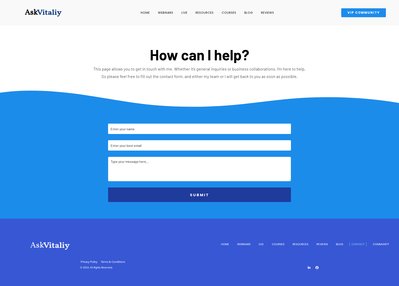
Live (184, 13)
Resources (205, 13)
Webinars (165, 13)
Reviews (267, 13)
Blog (248, 13)
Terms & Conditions (113, 262)
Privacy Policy (89, 262)
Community (381, 244)
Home (145, 13)
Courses (229, 13)
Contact (358, 244)
